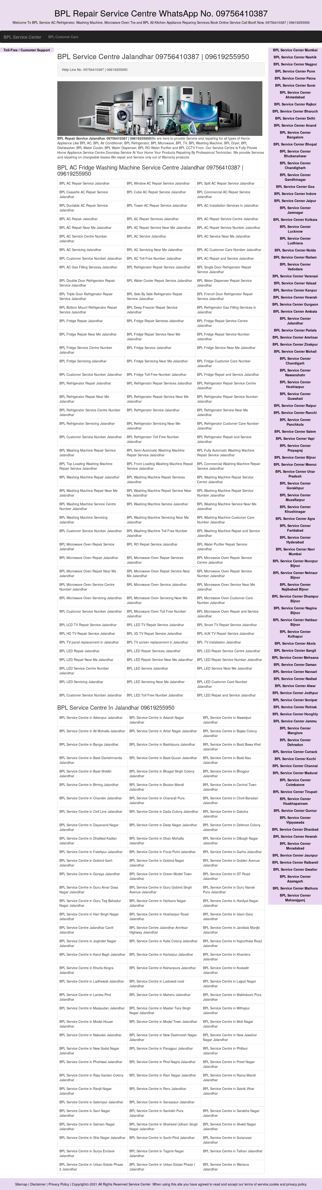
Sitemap (21, 1184)
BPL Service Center (22, 37)
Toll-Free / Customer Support (27, 50)
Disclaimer (38, 1184)
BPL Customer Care (63, 36)
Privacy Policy (59, 1184)
